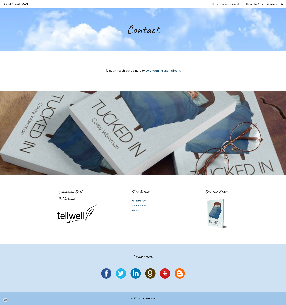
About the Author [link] (232, 4)
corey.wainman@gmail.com (163, 70)
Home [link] (215, 4)
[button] (282, 4)
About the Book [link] (254, 4)
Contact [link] (272, 4)
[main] (143, 29)
